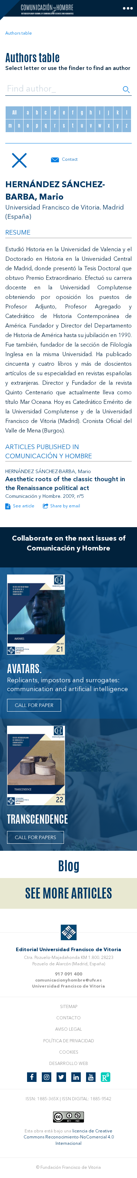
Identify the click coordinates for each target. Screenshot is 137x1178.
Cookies (68, 1052)
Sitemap (68, 1007)
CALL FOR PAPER (34, 705)
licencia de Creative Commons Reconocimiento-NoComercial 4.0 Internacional (69, 1137)
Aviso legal (68, 1029)
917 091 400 (68, 974)
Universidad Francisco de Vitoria (68, 986)
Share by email (65, 506)
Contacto (68, 1018)
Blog (68, 866)
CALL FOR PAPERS (35, 837)
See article (23, 506)
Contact (70, 160)
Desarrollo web (68, 1064)
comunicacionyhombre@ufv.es (68, 980)
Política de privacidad (68, 1041)
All (14, 112)
